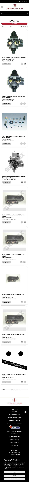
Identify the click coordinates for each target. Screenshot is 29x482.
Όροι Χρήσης (14, 433)
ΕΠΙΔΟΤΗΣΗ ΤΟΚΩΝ (14, 420)
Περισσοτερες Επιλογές (14, 478)
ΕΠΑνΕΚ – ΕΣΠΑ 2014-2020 (14, 417)
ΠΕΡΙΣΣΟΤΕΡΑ (6, 64)
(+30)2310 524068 (15, 454)
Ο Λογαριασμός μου (14, 414)
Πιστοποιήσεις (14, 445)
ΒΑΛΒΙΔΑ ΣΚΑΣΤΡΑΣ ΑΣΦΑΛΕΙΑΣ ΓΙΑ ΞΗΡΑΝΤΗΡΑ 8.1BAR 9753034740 (13, 97)
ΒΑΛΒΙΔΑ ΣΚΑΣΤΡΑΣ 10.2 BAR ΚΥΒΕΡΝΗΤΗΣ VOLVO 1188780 (13, 375)
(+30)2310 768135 (15, 453)
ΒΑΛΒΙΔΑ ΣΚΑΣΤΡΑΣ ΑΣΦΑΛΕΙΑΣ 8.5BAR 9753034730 (14, 57)
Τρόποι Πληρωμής (14, 439)
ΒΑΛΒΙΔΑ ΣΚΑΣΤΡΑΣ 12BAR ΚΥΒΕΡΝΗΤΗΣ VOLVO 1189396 (13, 215)
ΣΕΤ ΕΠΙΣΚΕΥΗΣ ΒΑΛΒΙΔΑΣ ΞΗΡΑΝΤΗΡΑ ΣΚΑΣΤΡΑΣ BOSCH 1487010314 (13, 137)
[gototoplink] (25, 412)
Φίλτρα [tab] (14, 24)
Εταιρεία (14, 411)
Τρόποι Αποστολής (14, 442)
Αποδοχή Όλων (14, 472)
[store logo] (15, 7)
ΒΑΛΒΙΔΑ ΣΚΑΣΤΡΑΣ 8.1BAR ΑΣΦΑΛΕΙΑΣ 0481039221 (14, 176)
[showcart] (24, 1)
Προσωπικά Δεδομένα (14, 436)
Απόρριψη (14, 475)
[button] (26, 1)
